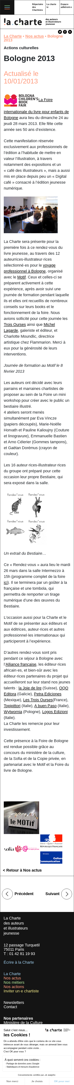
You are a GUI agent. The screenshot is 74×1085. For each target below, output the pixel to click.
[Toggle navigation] (7, 7)
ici (6, 582)
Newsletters (14, 1002)
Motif (21, 277)
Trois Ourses (15, 324)
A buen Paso (45, 706)
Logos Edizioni (55, 711)
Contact (10, 1007)
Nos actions (14, 986)
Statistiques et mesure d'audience (22, 1067)
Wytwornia (13, 711)
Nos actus (34, 36)
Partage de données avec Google (22, 1063)
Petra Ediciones (47, 694)
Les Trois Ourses (38, 700)
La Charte (13, 36)
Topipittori (12, 706)
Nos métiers (14, 982)
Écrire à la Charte (19, 962)
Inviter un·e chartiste (21, 991)
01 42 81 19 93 (22, 953)
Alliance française (21, 664)
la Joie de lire (29, 688)
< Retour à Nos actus (22, 870)
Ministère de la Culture (23, 1022)
